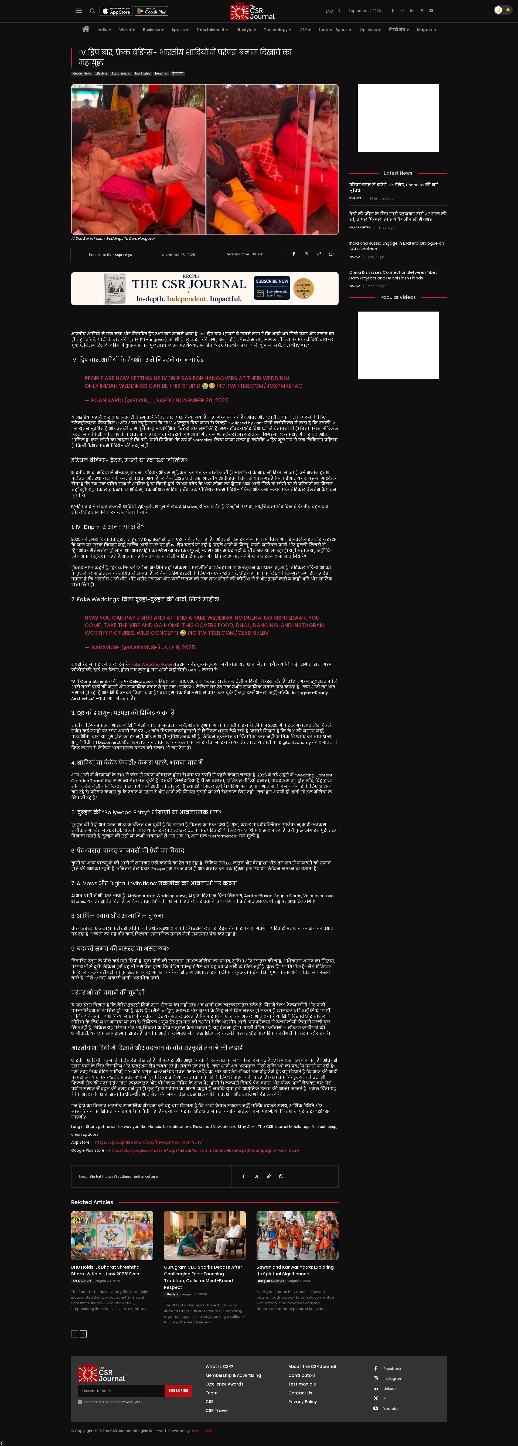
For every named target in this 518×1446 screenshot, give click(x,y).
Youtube (390, 1408)
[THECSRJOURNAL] (253, 11)
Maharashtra (360, 227)
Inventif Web (203, 1430)
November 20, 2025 (202, 400)
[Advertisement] (398, 118)
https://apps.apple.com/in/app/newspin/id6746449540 (148, 1142)
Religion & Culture (271, 1281)
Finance (355, 198)
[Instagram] (402, 11)
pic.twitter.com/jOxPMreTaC (260, 386)
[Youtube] (431, 11)
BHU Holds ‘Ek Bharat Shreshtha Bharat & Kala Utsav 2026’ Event (106, 1270)
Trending (161, 74)
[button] (92, 10)
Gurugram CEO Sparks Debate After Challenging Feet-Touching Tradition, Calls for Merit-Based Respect (203, 1277)
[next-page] (83, 1333)
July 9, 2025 (178, 647)
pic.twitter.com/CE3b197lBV (228, 633)
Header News (82, 74)
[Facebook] (392, 11)
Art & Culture (82, 1281)
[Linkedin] (412, 11)
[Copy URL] (318, 253)
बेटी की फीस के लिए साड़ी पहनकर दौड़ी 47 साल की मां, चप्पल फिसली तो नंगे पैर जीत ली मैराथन (398, 216)
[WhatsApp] (331, 253)
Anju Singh (123, 255)
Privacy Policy (132, 1402)
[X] (421, 11)
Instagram (392, 1378)
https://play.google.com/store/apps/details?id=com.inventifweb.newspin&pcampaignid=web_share (204, 1150)
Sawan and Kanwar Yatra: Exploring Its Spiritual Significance (295, 1270)
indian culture (146, 1176)
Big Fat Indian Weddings (110, 1176)
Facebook (392, 1368)
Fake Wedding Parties (153, 664)
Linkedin (390, 1388)
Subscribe (178, 1390)
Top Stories (142, 74)
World (354, 257)
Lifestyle (101, 74)
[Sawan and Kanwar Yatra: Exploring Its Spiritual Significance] (298, 1235)
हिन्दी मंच (177, 74)
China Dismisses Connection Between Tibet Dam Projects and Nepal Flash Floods (393, 275)
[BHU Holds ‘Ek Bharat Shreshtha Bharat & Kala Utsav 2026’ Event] (112, 1235)
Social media (121, 74)
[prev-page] (74, 1333)
